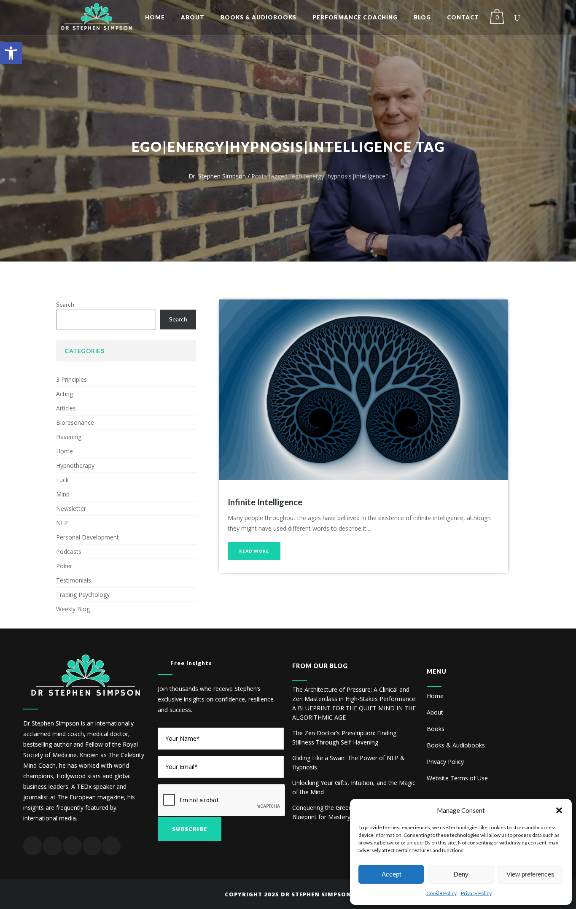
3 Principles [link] (71, 379)
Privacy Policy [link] (476, 893)
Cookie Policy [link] (441, 893)
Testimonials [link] (73, 580)
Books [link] (435, 729)
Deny (461, 874)
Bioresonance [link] (75, 422)
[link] (11, 53)
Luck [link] (62, 480)
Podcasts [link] (68, 552)
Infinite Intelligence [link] (265, 502)
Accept (391, 874)
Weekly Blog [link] (73, 609)
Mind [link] (63, 494)
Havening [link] (68, 437)
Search (65, 304)
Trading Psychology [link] (83, 595)
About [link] (435, 712)
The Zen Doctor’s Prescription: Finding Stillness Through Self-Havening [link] (344, 737)
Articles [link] (66, 408)
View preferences (530, 874)
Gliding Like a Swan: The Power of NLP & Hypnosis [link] (348, 762)
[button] (559, 810)
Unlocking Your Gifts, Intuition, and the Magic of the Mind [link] (353, 787)
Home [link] (64, 451)
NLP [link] (62, 523)
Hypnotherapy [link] (75, 465)
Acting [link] (64, 394)
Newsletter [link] (71, 508)
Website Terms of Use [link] (457, 778)
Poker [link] (64, 566)
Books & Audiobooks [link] (456, 745)
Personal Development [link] (87, 537)
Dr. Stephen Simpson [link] (217, 176)
